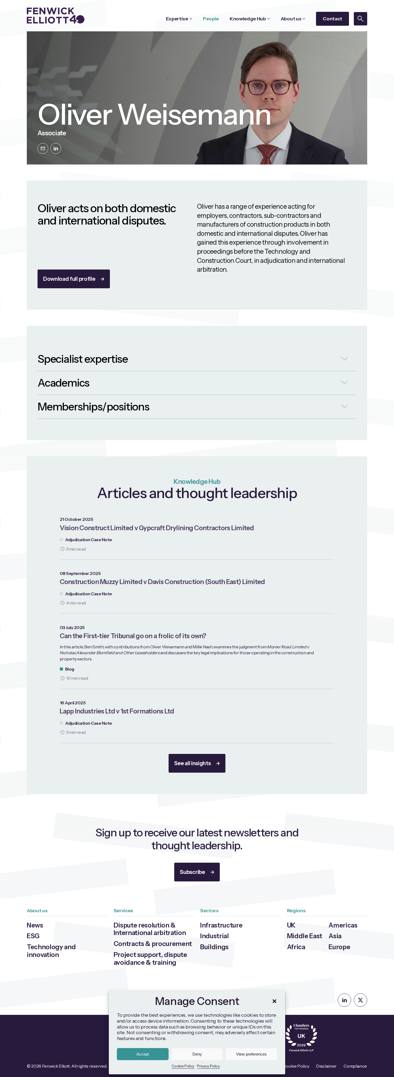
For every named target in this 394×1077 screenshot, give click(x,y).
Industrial (214, 936)
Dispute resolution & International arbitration (150, 929)
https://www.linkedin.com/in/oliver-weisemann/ (55, 148)
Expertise (177, 19)
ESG (33, 936)
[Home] (55, 16)
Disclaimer (326, 1066)
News (35, 925)
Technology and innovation (51, 951)
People (211, 19)
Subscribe (192, 872)
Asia (335, 936)
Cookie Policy (183, 1066)
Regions (296, 911)
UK (291, 925)
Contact (332, 18)
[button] (274, 1001)
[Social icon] (344, 1000)
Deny (197, 1054)
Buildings (214, 947)
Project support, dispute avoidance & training (150, 958)
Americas (343, 925)
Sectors (209, 911)
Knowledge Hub (248, 19)
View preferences (251, 1054)
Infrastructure (221, 925)
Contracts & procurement (153, 944)
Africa (296, 947)
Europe (339, 947)
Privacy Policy (208, 1066)
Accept (142, 1054)
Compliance (355, 1066)
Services (123, 911)
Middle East (304, 936)
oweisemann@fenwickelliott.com (43, 148)
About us (291, 19)
